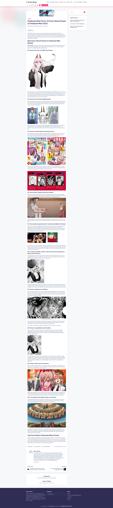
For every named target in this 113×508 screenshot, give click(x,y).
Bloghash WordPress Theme (66, 506)
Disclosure (69, 498)
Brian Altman (37, 451)
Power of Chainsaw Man (37, 446)
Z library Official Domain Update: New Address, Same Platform (77, 21)
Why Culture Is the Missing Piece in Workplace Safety (76, 27)
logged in (45, 482)
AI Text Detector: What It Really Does (77, 23)
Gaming (29, 18)
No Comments (45, 26)
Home (68, 499)
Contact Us (69, 496)
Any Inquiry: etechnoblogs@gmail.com (74, 495)
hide (32, 30)
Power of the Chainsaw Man (46, 446)
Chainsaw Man (30, 446)
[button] (44, 5)
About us (69, 493)
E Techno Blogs (31, 2)
